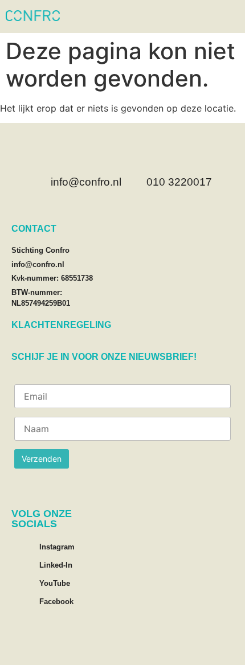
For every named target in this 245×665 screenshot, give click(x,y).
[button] (231, 16)
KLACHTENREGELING (61, 325)
